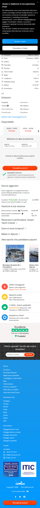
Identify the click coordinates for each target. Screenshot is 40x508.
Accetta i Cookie (20, 41)
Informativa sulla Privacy (11, 392)
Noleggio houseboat (10, 441)
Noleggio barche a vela (11, 429)
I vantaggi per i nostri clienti (12, 378)
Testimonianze (8, 384)
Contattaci (6, 449)
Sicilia (5, 409)
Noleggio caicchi (8, 438)
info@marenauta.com (13, 455)
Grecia (5, 406)
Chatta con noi (11, 458)
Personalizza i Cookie (20, 48)
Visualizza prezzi (20, 168)
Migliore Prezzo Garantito (17, 289)
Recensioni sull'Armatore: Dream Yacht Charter (17, 221)
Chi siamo (6, 370)
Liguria (5, 415)
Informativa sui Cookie (10, 389)
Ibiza (4, 421)
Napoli (5, 418)
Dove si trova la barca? (13, 228)
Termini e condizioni (10, 387)
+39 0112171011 (11, 452)
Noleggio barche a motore (12, 432)
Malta (5, 412)
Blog (4, 381)
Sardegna (6, 401)
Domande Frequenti (9, 372)
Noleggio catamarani (10, 435)
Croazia (6, 404)
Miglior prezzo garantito (11, 375)
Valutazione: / (20, 309)
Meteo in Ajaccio (9, 233)
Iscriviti (29, 354)
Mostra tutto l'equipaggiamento (14, 116)
